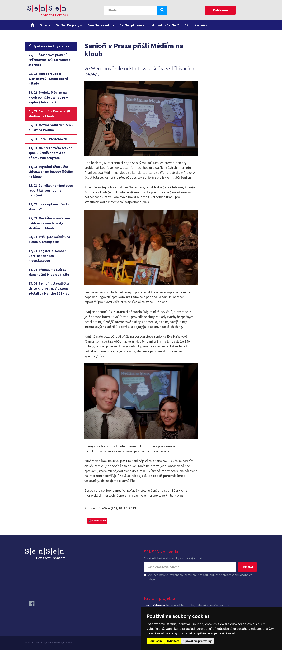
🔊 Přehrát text (97, 520)
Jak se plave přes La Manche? (49, 206)
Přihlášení (220, 10)
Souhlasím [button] (156, 641)
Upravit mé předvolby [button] (197, 641)
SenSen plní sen (131, 25)
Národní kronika (196, 25)
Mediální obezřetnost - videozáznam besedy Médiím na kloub (50, 223)
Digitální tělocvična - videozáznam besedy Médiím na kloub (50, 172)
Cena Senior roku (99, 25)
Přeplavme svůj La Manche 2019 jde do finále (48, 272)
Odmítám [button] (173, 641)
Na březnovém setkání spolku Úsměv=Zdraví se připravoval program (50, 153)
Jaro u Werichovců (47, 139)
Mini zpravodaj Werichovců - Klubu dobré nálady (48, 78)
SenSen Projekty (68, 25)
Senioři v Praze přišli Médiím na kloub (49, 113)
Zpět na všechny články (51, 46)
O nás (44, 25)
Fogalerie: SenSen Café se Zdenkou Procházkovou (47, 256)
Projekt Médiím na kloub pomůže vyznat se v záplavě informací (48, 97)
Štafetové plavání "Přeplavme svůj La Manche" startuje (50, 60)
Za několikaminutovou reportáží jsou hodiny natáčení (50, 190)
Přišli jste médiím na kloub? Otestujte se (49, 239)
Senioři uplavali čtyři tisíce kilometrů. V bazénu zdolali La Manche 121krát (49, 288)
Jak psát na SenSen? (164, 25)
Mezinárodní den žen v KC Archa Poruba (50, 127)
